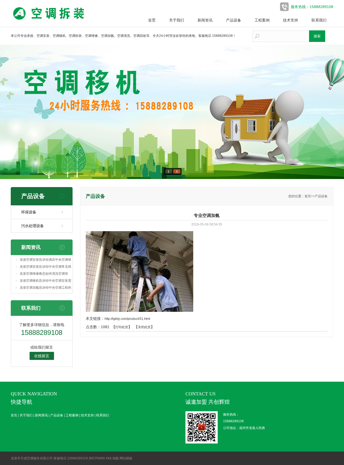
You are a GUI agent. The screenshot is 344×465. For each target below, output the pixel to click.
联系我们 (319, 20)
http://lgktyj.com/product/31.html (127, 319)
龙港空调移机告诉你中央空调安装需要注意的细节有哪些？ (45, 281)
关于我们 (176, 20)
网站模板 (126, 458)
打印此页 (121, 327)
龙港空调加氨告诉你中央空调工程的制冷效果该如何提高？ (45, 288)
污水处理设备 (32, 226)
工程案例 (262, 20)
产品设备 (233, 20)
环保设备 (28, 212)
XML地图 (112, 458)
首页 (152, 20)
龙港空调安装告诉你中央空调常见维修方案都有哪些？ (45, 267)
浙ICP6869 (97, 458)
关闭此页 (144, 327)
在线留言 (41, 356)
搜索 (317, 36)
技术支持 (290, 20)
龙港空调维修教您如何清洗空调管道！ (44, 274)
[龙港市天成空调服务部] (51, 20)
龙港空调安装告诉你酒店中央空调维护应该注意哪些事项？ (45, 260)
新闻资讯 (205, 20)
